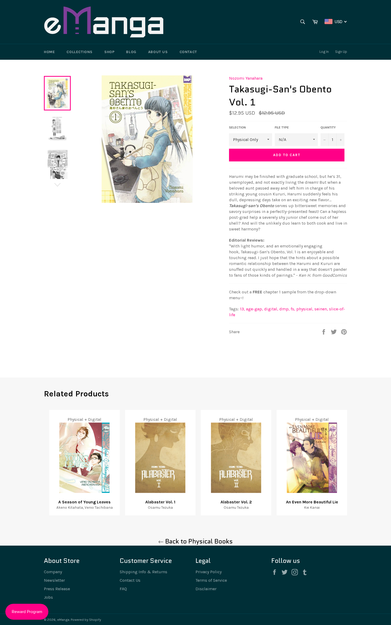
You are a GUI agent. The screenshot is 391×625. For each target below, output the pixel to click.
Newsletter (54, 580)
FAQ (123, 588)
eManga (63, 620)
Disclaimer (206, 588)
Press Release (57, 588)
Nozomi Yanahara (246, 78)
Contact (188, 52)
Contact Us (130, 580)
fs (293, 308)
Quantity (328, 127)
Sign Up (341, 52)
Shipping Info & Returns (143, 571)
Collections (79, 52)
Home (49, 52)
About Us (158, 52)
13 (242, 308)
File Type (282, 127)
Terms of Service (211, 580)
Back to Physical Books (198, 541)
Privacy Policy (209, 571)
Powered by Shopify (86, 620)
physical (304, 308)
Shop (109, 52)
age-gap (254, 308)
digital (271, 308)
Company (53, 571)
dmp (284, 308)
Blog (131, 52)
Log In (324, 52)
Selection (237, 127)
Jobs (48, 597)
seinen (321, 308)
